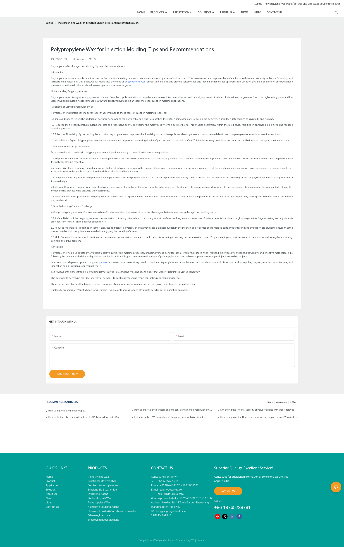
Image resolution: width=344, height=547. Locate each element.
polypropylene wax (135, 81)
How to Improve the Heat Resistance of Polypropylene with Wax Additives (259, 417)
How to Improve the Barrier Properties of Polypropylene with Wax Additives (67, 410)
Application (281, 402)
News (270, 402)
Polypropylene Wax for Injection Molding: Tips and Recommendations (99, 23)
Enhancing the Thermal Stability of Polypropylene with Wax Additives (257, 410)
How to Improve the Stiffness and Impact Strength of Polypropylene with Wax (173, 410)
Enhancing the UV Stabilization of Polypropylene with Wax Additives (170, 417)
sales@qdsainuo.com (172, 489)
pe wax (103, 262)
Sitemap (200, 540)
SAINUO (156, 515)
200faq (293, 402)
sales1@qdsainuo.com (171, 494)
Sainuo (50, 23)
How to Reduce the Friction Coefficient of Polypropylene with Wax (83, 417)
